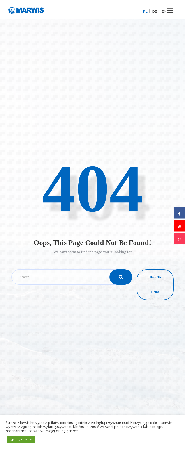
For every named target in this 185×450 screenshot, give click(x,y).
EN (164, 11)
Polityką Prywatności (110, 423)
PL (145, 11)
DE (154, 11)
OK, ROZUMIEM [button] (20, 439)
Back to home (155, 284)
